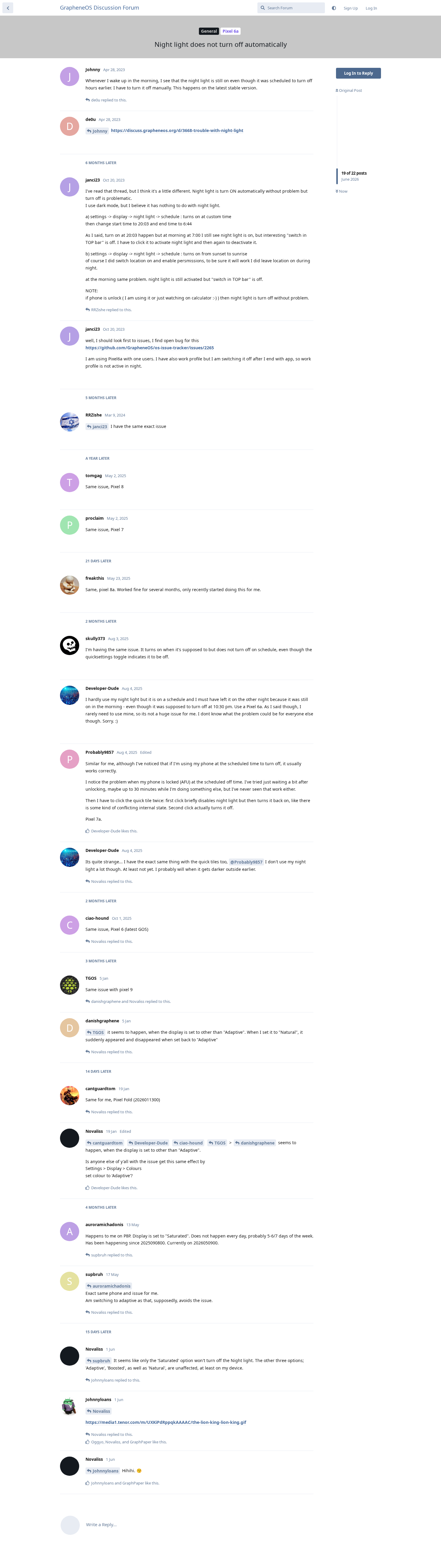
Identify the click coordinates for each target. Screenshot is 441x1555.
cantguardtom (108, 1143)
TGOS (98, 1032)
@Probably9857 (246, 862)
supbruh (101, 1361)
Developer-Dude (151, 1143)
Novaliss (101, 1411)
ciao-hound (191, 1143)
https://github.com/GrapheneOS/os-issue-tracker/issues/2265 (150, 347)
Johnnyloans (105, 1471)
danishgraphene (257, 1143)
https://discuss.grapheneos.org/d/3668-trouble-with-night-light (177, 130)
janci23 (100, 426)
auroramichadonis (111, 1286)
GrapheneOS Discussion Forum (99, 7)
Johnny (100, 131)
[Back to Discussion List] (7, 7)
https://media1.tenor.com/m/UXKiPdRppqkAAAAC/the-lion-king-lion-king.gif (166, 1422)
